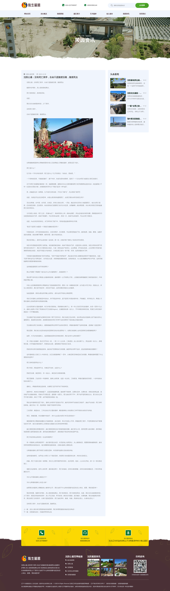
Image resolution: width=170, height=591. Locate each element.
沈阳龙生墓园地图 (111, 583)
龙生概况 (44, 14)
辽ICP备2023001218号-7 (98, 583)
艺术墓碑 (93, 14)
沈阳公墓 (70, 563)
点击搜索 (142, 5)
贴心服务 (110, 14)
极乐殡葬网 (70, 560)
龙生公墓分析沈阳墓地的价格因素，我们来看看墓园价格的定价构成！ (52, 509)
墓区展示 (77, 14)
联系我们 (143, 14)
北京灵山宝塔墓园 (72, 571)
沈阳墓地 (70, 567)
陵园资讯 (126, 14)
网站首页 (27, 14)
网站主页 (81, 36)
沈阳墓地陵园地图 (123, 583)
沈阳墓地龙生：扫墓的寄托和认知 (41, 512)
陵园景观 (60, 14)
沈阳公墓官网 (30, 74)
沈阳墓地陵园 (71, 574)
